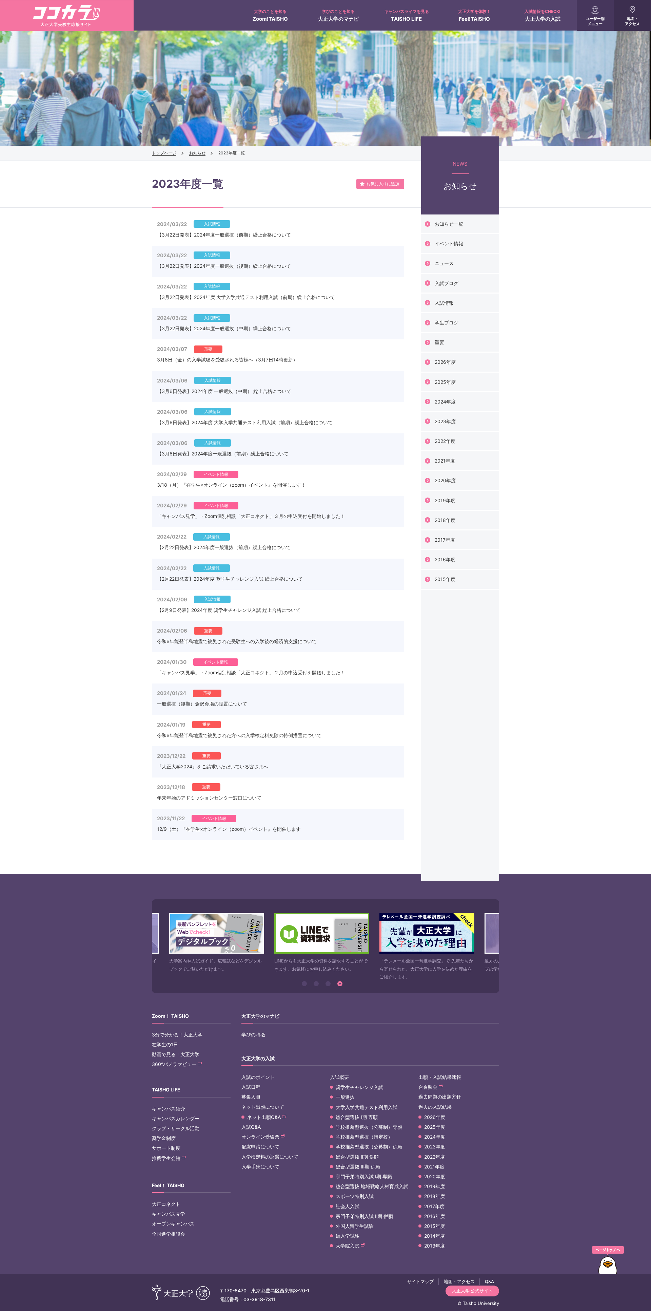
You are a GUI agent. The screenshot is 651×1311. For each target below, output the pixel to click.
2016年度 (445, 559)
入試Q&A (251, 1127)
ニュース (444, 263)
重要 (439, 342)
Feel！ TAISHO (168, 1185)
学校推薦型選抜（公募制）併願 (369, 1146)
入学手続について (260, 1166)
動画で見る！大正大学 (175, 1054)
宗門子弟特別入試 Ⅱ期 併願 (364, 1216)
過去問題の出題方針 (439, 1097)
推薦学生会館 (166, 1158)
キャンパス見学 (168, 1214)
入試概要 (339, 1077)
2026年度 (445, 362)
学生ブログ (446, 322)
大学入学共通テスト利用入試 (366, 1107)
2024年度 (445, 402)
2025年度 (445, 382)
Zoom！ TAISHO (170, 1016)
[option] (216, 943)
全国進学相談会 (168, 1234)
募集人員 (250, 1097)
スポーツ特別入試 (355, 1196)
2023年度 (445, 421)
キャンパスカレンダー (175, 1118)
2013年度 (434, 1246)
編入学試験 (347, 1236)
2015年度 (445, 579)
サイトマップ (420, 1281)
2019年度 (445, 500)
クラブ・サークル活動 (175, 1128)
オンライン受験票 (260, 1137)
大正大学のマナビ (338, 15)
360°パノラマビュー (174, 1064)
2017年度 (445, 540)
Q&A (489, 1281)
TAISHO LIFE (406, 15)
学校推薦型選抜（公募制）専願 (369, 1127)
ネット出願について (262, 1107)
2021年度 (445, 461)
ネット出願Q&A (264, 1117)
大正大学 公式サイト (472, 1290)
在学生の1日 (165, 1044)
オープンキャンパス (173, 1223)
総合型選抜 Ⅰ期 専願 (357, 1117)
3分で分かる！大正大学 (177, 1034)
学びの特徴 (253, 1034)
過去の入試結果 (435, 1107)
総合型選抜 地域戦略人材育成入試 (372, 1186)
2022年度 (445, 441)
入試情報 (444, 303)
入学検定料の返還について (269, 1157)
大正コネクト (166, 1204)
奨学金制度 (164, 1138)
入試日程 (250, 1087)
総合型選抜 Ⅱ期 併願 (357, 1157)
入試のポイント (258, 1077)
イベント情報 (449, 243)
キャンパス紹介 (168, 1108)
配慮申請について (260, 1146)
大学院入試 (347, 1246)
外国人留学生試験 (355, 1226)
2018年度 (445, 520)
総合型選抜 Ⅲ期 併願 (358, 1166)
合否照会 (427, 1087)
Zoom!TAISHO (270, 15)
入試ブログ (446, 283)
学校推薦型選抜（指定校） (364, 1137)
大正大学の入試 (542, 15)
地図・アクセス (632, 21)
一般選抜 (345, 1097)
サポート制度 (166, 1148)
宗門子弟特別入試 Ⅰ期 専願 (364, 1176)
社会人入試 (347, 1206)
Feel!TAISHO (474, 15)
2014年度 (434, 1236)
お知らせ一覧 (449, 224)
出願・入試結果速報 (439, 1077)
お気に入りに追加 (383, 183)
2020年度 (445, 480)
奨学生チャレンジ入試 (359, 1087)
